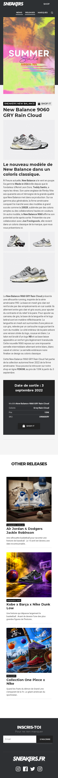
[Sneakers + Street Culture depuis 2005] (13, 4)
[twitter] (32, 769)
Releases (30, 12)
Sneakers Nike (13, 600)
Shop (47, 4)
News (19, 12)
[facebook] (25, 769)
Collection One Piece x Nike (25, 682)
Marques (43, 12)
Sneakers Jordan (15, 525)
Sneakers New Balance (19, 103)
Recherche (52, 12)
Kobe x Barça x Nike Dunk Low (28, 606)
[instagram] (18, 769)
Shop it (46, 103)
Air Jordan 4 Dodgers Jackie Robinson (24, 531)
